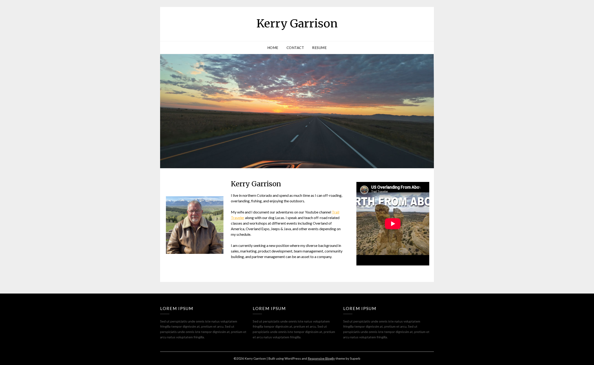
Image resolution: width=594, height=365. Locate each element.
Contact (295, 47)
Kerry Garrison (297, 23)
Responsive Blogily (321, 358)
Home (272, 47)
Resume (319, 47)
